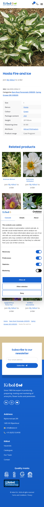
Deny (22, 293)
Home (6, 321)
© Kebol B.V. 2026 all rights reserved (22, 492)
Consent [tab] (8, 218)
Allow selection (22, 286)
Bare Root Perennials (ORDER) (23, 92)
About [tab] (36, 218)
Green (26, 111)
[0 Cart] (33, 4)
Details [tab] (22, 218)
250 (25, 116)
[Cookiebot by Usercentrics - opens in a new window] (33, 212)
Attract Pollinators (31, 129)
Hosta (26, 107)
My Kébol (11, 80)
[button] (42, 4)
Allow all (22, 280)
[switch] (39, 258)
